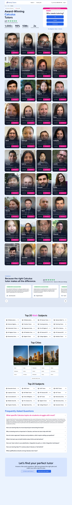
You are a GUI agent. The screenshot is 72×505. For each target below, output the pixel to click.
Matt (23, 211)
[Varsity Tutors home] (11, 2)
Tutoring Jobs (38, 2)
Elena (8, 117)
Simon (39, 234)
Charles (8, 47)
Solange (24, 140)
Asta (39, 164)
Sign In (64, 2)
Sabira (24, 164)
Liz (38, 117)
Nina (55, 117)
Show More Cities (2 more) (36, 378)
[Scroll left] (6, 300)
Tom (38, 257)
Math (8, 5)
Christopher (26, 70)
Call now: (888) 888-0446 (57, 2)
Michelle (56, 47)
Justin (39, 140)
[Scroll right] (65, 300)
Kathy (24, 234)
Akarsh (55, 234)
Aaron (24, 94)
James (8, 94)
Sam (38, 211)
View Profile (8, 52)
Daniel (8, 164)
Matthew (56, 94)
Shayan (40, 187)
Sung (55, 70)
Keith (7, 70)
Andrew (24, 187)
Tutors (6, 5)
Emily (55, 187)
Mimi (23, 117)
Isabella (56, 140)
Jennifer (24, 257)
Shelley (40, 70)
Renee (8, 211)
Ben (54, 211)
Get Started (15, 52)
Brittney (40, 47)
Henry (8, 187)
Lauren (8, 234)
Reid (7, 140)
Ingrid (39, 94)
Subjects (32, 2)
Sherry (24, 47)
